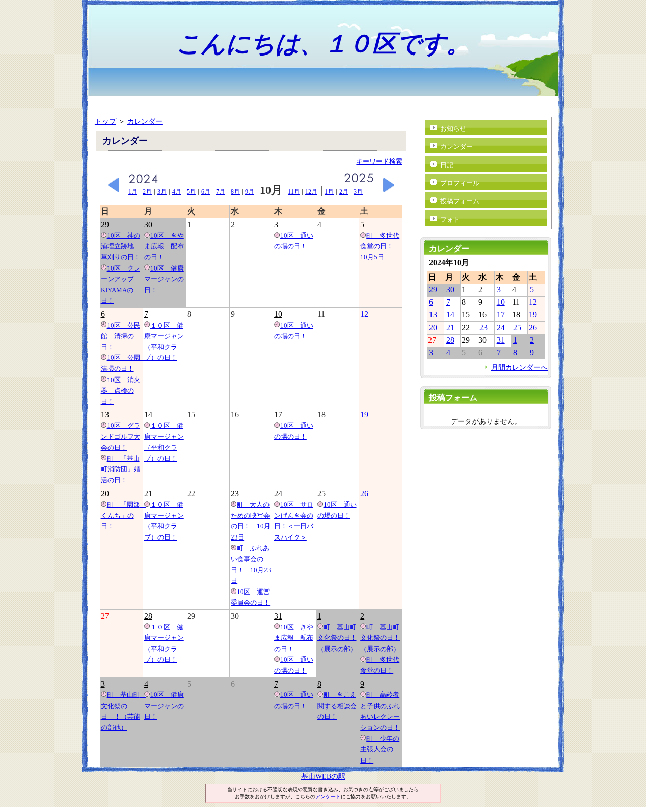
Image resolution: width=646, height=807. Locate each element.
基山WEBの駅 (323, 776)
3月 (162, 192)
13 (105, 414)
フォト (450, 219)
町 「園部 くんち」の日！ (123, 515)
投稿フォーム (459, 201)
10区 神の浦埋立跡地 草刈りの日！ (120, 246)
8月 (235, 192)
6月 (205, 192)
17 (278, 414)
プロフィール (459, 183)
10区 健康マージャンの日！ (164, 279)
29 (105, 224)
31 (278, 616)
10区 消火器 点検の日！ (120, 390)
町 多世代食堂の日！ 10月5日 (380, 246)
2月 (147, 192)
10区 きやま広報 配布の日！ (164, 246)
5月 (191, 192)
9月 (249, 192)
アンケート (328, 796)
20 (105, 493)
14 (148, 414)
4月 (176, 192)
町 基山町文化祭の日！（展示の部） (337, 638)
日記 (446, 165)
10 (278, 314)
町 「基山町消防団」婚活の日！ (120, 469)
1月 (132, 192)
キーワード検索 (379, 161)
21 (148, 493)
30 (148, 224)
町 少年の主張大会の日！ (379, 749)
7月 (220, 192)
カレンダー (145, 121)
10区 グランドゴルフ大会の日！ (120, 436)
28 (148, 616)
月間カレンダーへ (519, 367)
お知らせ (453, 128)
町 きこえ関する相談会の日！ (337, 705)
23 (235, 493)
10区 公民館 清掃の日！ (120, 336)
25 (321, 493)
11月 (294, 192)
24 (278, 493)
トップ (105, 121)
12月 (311, 192)
